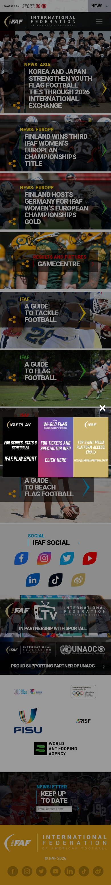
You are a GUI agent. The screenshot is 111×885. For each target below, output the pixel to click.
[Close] (102, 408)
